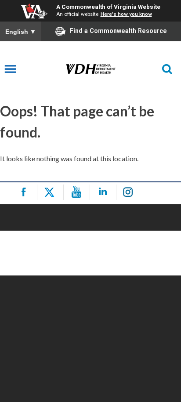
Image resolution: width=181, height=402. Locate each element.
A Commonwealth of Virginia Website (108, 6)
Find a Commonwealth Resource (118, 30)
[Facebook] (25, 192)
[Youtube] (78, 192)
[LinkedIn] (104, 192)
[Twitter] (52, 192)
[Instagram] (131, 192)
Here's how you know (126, 14)
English (20, 31)
